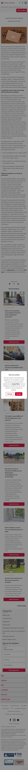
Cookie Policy (16, 384)
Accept (18, 394)
